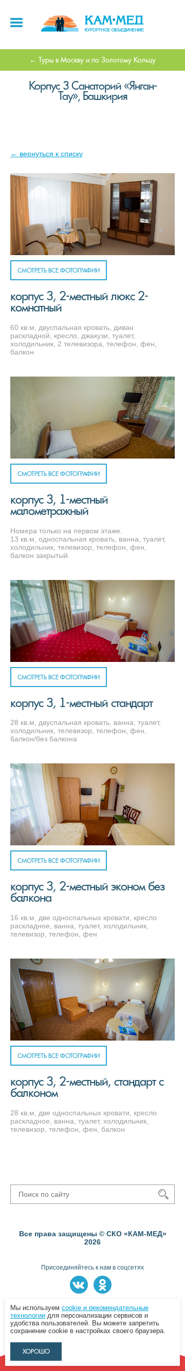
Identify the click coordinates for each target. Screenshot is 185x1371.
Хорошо (36, 1351)
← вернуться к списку (46, 154)
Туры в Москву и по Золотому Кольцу (97, 60)
